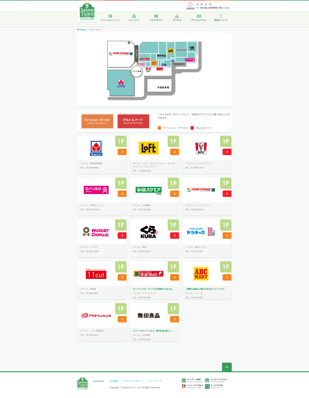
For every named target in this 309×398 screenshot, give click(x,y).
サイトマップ (155, 381)
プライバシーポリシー (133, 381)
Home (83, 29)
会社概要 (114, 381)
